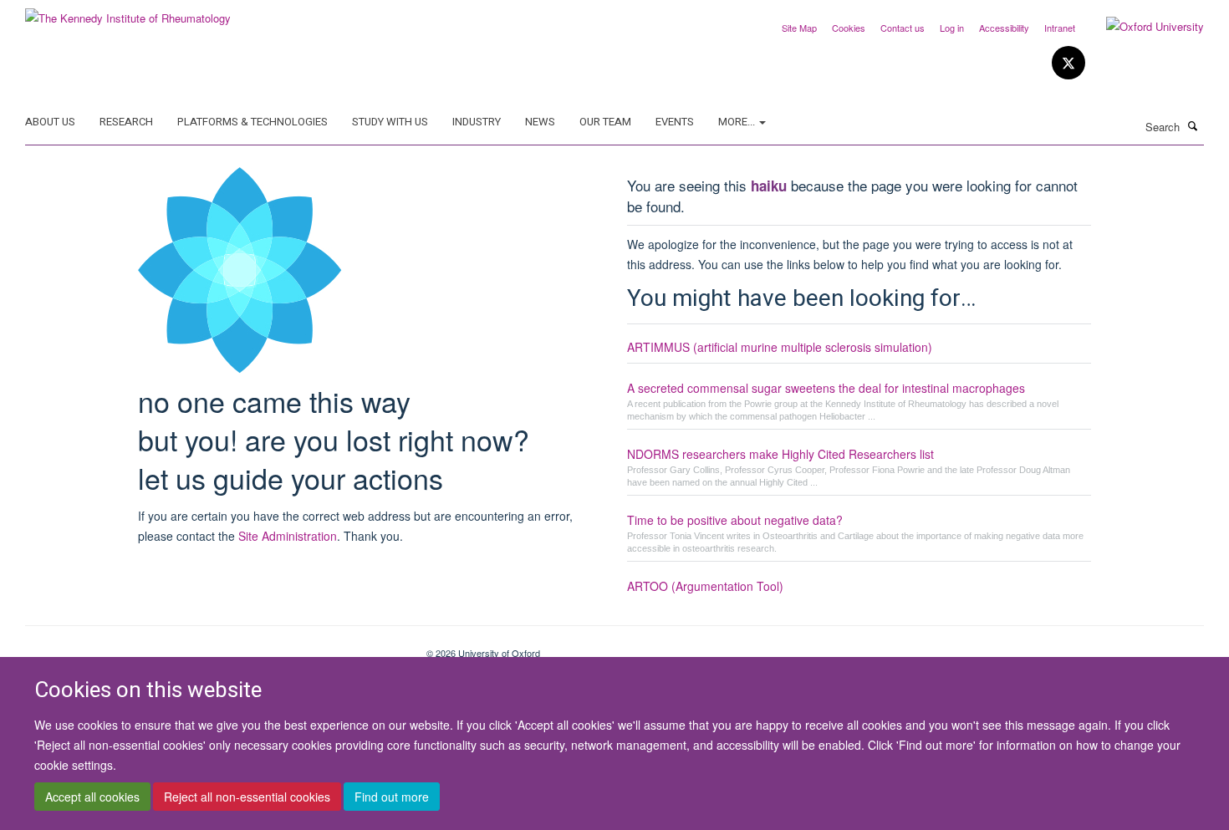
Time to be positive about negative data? (735, 520)
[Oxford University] (1142, 27)
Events (674, 122)
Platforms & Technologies (252, 122)
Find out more (391, 797)
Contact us (902, 27)
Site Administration (287, 535)
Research (126, 122)
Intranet (1059, 27)
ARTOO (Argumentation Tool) (705, 586)
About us (50, 122)
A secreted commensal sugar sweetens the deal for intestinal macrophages (826, 387)
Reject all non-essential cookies (247, 797)
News (540, 122)
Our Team (605, 122)
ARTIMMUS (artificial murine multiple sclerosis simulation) (779, 347)
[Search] (1193, 125)
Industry (476, 122)
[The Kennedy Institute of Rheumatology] (128, 12)
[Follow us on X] (1068, 63)
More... (737, 122)
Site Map (799, 27)
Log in (952, 27)
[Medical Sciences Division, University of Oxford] (213, 647)
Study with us (390, 122)
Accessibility (1004, 27)
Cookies (848, 27)
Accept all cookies (92, 797)
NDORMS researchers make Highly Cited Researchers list (780, 454)
